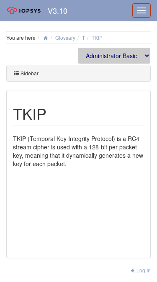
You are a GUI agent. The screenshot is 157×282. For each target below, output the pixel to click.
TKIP (97, 37)
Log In (143, 270)
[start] (45, 37)
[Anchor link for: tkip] (54, 112)
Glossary (65, 37)
